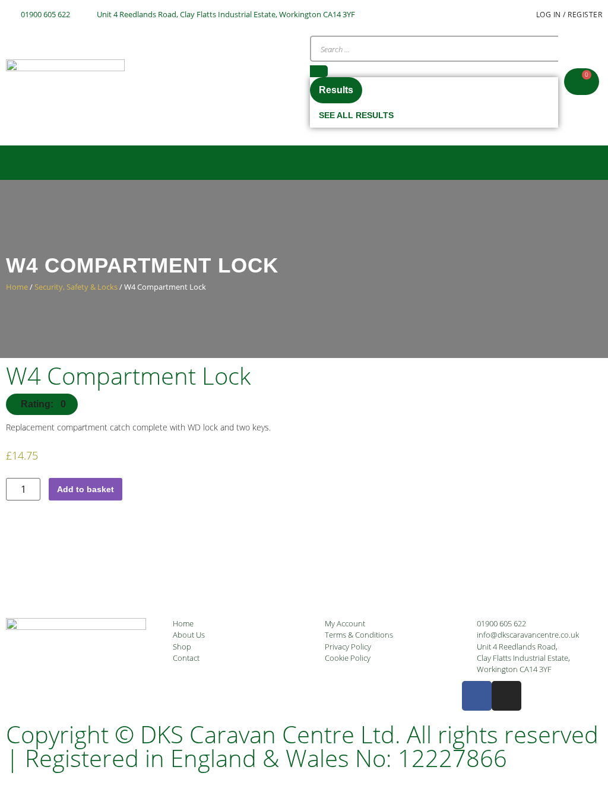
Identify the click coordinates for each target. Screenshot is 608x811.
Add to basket (85, 489)
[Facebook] (477, 696)
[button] (304, 162)
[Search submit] (319, 71)
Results (336, 90)
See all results (356, 115)
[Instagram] (506, 696)
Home (17, 286)
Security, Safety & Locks (76, 286)
